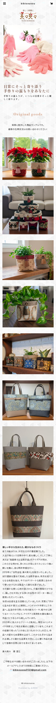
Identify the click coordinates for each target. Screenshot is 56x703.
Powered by (25, 688)
